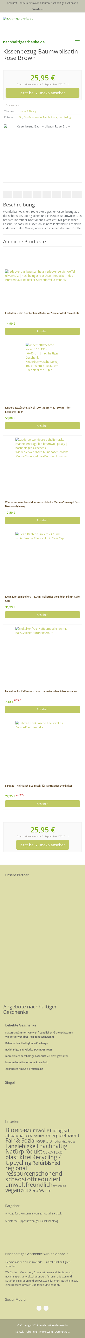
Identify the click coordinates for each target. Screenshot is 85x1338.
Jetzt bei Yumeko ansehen (43, 92)
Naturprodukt (23, 1151)
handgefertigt (66, 1141)
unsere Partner (17, 875)
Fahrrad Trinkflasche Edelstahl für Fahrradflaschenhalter (38, 785)
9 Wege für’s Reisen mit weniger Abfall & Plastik (33, 1213)
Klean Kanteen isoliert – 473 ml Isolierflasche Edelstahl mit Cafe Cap (42, 599)
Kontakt (19, 1331)
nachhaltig (65, 117)
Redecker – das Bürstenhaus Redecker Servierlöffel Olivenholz (42, 313)
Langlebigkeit (22, 1146)
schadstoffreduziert (33, 1179)
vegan (12, 1190)
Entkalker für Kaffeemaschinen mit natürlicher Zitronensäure (41, 691)
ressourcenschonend (33, 1173)
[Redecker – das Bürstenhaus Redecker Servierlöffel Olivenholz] (42, 275)
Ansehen (42, 331)
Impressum (46, 1331)
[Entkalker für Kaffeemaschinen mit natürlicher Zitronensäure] (42, 654)
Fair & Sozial (50, 117)
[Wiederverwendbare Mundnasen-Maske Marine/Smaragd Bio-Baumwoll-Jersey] (42, 465)
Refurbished (46, 1162)
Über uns (31, 1331)
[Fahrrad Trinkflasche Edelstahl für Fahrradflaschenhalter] (42, 748)
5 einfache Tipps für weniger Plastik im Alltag (31, 1221)
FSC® (40, 1141)
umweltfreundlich (29, 1184)
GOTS (51, 1141)
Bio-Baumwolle (33, 117)
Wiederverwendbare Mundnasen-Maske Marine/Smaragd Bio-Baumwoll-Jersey (42, 504)
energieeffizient (62, 1135)
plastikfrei (18, 1157)
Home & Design (28, 111)
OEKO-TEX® (53, 1152)
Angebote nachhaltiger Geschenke (30, 1009)
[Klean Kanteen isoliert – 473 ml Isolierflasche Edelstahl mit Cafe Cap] (42, 559)
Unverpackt (59, 1185)
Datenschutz (62, 1331)
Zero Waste (40, 1190)
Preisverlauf (12, 105)
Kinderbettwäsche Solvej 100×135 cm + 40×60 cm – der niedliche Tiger (38, 410)
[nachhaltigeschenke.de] (42, 24)
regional (16, 1168)
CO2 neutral (36, 1135)
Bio (20, 117)
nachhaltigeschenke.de (24, 41)
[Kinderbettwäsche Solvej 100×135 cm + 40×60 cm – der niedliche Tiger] (42, 370)
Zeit (24, 1190)
